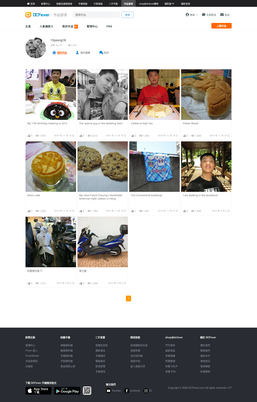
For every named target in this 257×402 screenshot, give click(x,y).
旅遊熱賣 (135, 350)
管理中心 (92, 26)
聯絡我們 (205, 350)
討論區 (29, 366)
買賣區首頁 (101, 345)
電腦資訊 (100, 361)
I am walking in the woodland (200, 195)
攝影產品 (100, 350)
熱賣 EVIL (170, 371)
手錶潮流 (100, 371)
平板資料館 (66, 361)
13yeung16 (58, 40)
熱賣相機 (170, 355)
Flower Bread (190, 123)
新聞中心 (30, 345)
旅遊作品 (135, 361)
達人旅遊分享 (137, 366)
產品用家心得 (67, 366)
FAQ (109, 26)
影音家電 (100, 366)
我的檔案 (85, 52)
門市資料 (170, 345)
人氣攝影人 (47, 26)
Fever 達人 (32, 350)
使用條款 (205, 366)
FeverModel (32, 355)
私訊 (106, 52)
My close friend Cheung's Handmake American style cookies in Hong (100, 197)
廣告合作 (205, 355)
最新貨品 (170, 350)
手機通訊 (100, 355)
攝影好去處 (139, 345)
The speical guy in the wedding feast (101, 123)
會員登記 (205, 361)
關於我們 (205, 345)
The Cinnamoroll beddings (146, 195)
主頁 (28, 26)
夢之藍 (83, 270)
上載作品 (221, 25)
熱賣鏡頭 (170, 361)
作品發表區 (32, 361)
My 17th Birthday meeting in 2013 (47, 123)
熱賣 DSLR (171, 366)
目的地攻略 (136, 355)
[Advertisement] (128, 320)
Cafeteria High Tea (142, 123)
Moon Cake (33, 195)
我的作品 (69, 26)
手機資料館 (66, 355)
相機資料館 (66, 345)
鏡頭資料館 (66, 350)
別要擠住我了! (35, 270)
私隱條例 (205, 371)
